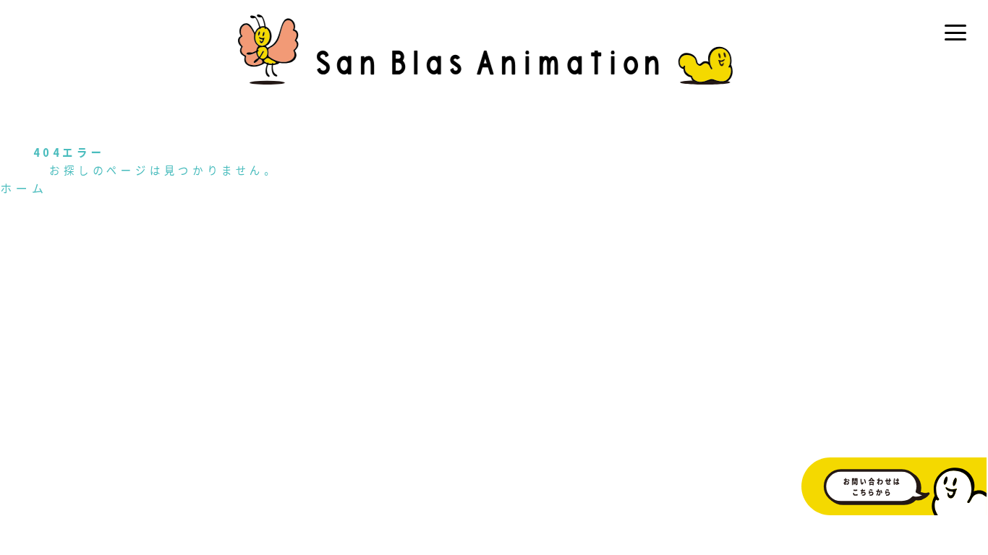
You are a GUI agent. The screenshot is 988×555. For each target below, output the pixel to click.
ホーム (24, 188)
